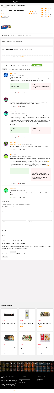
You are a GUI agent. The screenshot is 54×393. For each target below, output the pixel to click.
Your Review (5, 210)
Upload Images (6, 252)
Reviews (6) (28, 35)
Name (4, 230)
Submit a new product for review (26, 380)
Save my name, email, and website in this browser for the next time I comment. (22, 241)
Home (2, 5)
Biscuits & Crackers (9, 5)
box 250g (22, 56)
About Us (39, 380)
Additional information (17, 35)
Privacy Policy (40, 379)
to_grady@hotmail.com (15, 144)
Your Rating (5, 206)
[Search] (52, 1)
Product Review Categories (24, 379)
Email (3, 235)
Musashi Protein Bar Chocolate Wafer (9, 323)
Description (5, 35)
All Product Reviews (23, 382)
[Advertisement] (27, 270)
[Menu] (1, 1)
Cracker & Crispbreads (20, 5)
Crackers (5, 7)
